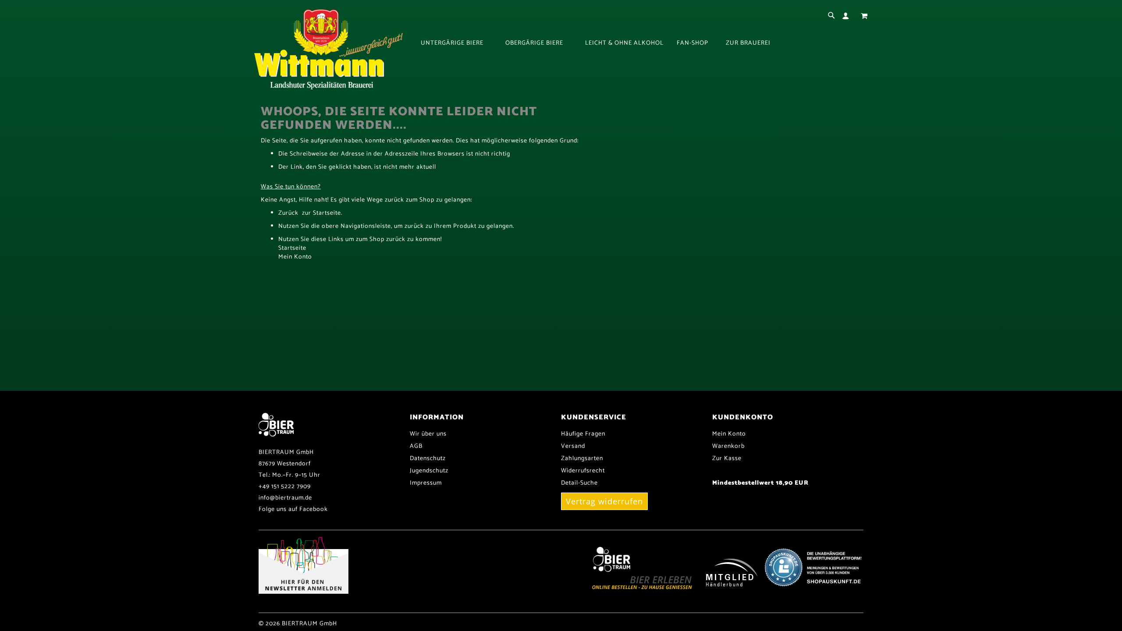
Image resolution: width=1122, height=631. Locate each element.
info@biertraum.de (285, 498)
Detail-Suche (579, 483)
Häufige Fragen (583, 434)
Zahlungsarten (582, 459)
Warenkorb (728, 446)
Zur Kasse (727, 459)
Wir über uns (428, 434)
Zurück (288, 213)
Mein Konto (295, 257)
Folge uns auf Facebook (293, 509)
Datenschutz (428, 459)
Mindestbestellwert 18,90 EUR (760, 483)
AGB (416, 446)
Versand (573, 446)
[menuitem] (456, 43)
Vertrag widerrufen (604, 501)
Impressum (426, 483)
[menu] (644, 43)
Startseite (292, 248)
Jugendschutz (429, 471)
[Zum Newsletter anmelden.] (303, 592)
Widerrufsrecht (583, 471)
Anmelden (847, 16)
